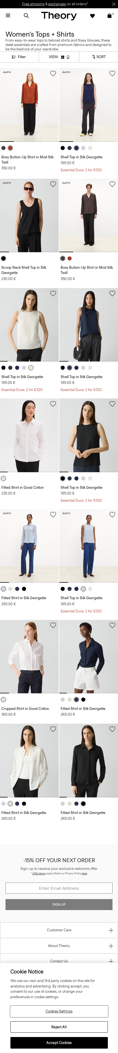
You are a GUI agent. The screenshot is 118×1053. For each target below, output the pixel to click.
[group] (29, 105)
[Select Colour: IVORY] (91, 148)
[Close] (114, 4)
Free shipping (33, 4)
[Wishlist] (92, 15)
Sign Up (59, 905)
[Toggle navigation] (7, 15)
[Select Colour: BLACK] (64, 148)
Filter (22, 57)
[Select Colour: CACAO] (4, 148)
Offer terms (39, 873)
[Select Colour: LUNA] (84, 148)
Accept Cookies (59, 1043)
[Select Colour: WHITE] (4, 478)
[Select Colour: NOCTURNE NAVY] (71, 148)
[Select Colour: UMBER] (11, 148)
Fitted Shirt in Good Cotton (22, 487)
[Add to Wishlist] (53, 73)
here (84, 873)
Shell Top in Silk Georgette (81, 157)
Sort (101, 57)
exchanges (57, 4)
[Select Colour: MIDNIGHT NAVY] (77, 148)
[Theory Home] (59, 16)
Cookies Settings (59, 1011)
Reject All (58, 1027)
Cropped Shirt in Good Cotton (25, 709)
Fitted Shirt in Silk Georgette (23, 598)
